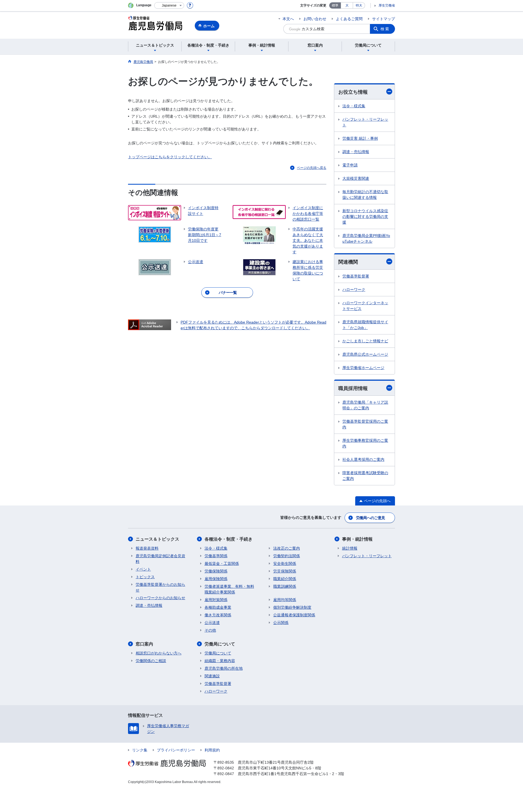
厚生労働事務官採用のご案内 (365, 443)
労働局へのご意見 (370, 518)
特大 (359, 5)
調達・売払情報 (355, 152)
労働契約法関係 (286, 556)
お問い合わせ (314, 19)
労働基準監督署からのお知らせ (160, 587)
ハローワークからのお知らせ (160, 598)
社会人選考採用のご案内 (363, 459)
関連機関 (348, 262)
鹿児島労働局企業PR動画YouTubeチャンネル (366, 238)
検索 (385, 29)
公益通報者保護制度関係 (294, 615)
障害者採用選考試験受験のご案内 (365, 476)
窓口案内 (144, 644)
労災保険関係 (284, 571)
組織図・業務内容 (220, 661)
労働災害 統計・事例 (360, 138)
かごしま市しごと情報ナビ (365, 341)
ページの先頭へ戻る (311, 168)
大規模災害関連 (355, 178)
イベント (143, 569)
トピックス (145, 577)
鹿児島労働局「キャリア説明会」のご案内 (365, 405)
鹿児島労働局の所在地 (224, 668)
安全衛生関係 (284, 563)
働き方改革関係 (218, 615)
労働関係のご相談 (151, 661)
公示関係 (280, 622)
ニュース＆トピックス (157, 539)
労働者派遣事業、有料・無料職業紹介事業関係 (229, 589)
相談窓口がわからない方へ (158, 653)
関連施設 (212, 676)
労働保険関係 (216, 571)
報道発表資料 (147, 548)
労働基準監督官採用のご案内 (365, 424)
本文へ (288, 19)
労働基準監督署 (355, 276)
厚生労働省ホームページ (363, 367)
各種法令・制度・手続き (229, 539)
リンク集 (139, 750)
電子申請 (350, 165)
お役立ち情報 (353, 92)
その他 (210, 630)
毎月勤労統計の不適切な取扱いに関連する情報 (365, 195)
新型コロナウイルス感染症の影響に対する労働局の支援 (365, 216)
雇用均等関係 (284, 600)
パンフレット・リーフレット (365, 122)
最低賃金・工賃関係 (222, 563)
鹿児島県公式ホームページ (365, 354)
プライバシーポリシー (176, 750)
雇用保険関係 (216, 579)
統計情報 (349, 548)
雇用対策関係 (216, 600)
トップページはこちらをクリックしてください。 (170, 157)
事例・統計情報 (357, 539)
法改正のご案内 (286, 548)
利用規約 (212, 750)
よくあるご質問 (349, 19)
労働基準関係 (216, 556)
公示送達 (212, 622)
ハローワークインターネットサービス (365, 306)
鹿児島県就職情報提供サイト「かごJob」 (365, 325)
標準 (335, 5)
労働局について (220, 644)
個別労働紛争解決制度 (292, 607)
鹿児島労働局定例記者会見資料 (160, 559)
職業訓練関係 (284, 586)
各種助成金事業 (218, 607)
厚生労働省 (387, 5)
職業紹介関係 (284, 579)
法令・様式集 (353, 106)
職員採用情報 (353, 388)
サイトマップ (383, 19)
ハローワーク (353, 289)
